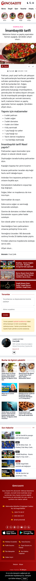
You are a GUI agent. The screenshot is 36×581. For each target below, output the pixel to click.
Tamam (25, 578)
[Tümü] (33, 428)
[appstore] (9, 533)
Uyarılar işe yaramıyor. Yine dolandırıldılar (22, 474)
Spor (16, 9)
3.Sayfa (18, 470)
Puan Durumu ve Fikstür (25, 546)
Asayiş (31, 9)
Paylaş (6, 66)
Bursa (3, 9)
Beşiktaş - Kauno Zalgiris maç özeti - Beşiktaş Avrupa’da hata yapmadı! (24, 455)
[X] (10, 527)
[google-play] (26, 533)
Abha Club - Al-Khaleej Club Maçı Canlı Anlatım (23, 446)
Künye (21, 564)
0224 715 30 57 (19, 512)
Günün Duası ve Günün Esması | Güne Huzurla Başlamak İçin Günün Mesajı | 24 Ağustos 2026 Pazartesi (9, 415)
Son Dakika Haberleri (23, 552)
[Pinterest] (14, 527)
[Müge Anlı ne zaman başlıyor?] (9, 388)
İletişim (15, 564)
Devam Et (15, 349)
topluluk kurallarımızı (20, 321)
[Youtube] (21, 527)
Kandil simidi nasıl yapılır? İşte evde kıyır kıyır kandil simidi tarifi (26, 413)
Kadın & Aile (18, 27)
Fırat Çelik (11, 71)
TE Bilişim (23, 570)
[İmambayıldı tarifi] (18, 53)
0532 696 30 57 (19, 516)
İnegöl (10, 9)
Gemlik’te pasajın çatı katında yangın (24, 436)
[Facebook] (7, 527)
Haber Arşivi (9, 557)
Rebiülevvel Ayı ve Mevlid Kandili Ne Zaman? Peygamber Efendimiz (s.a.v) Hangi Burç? (26, 396)
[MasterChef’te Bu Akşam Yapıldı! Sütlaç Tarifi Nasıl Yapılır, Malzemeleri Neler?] (26, 367)
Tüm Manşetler (10, 551)
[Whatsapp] (25, 527)
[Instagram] (18, 527)
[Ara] (30, 3)
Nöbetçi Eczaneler (11, 542)
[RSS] (28, 527)
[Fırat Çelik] (6, 343)
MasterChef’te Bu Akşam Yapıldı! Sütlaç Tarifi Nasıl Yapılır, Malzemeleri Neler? (26, 376)
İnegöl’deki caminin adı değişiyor (23, 465)
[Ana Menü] (33, 3)
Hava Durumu (26, 542)
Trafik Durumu (9, 545)
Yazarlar (23, 9)
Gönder (5, 315)
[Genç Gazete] (11, 3)
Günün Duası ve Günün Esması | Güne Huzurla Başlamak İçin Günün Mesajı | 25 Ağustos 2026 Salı (9, 377)
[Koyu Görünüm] (28, 3)
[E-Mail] (14, 352)
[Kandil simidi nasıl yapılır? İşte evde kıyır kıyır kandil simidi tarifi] (26, 406)
